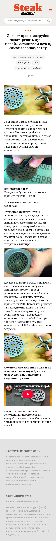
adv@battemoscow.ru (27, 501)
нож (36, 62)
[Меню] (50, 9)
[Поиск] (48, 20)
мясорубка (23, 62)
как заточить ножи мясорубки (28, 57)
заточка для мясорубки (28, 68)
